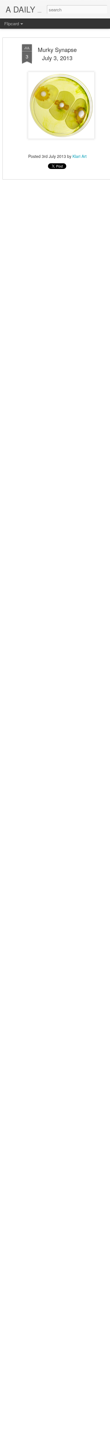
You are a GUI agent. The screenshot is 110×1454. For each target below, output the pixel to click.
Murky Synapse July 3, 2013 (57, 53)
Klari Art (79, 156)
